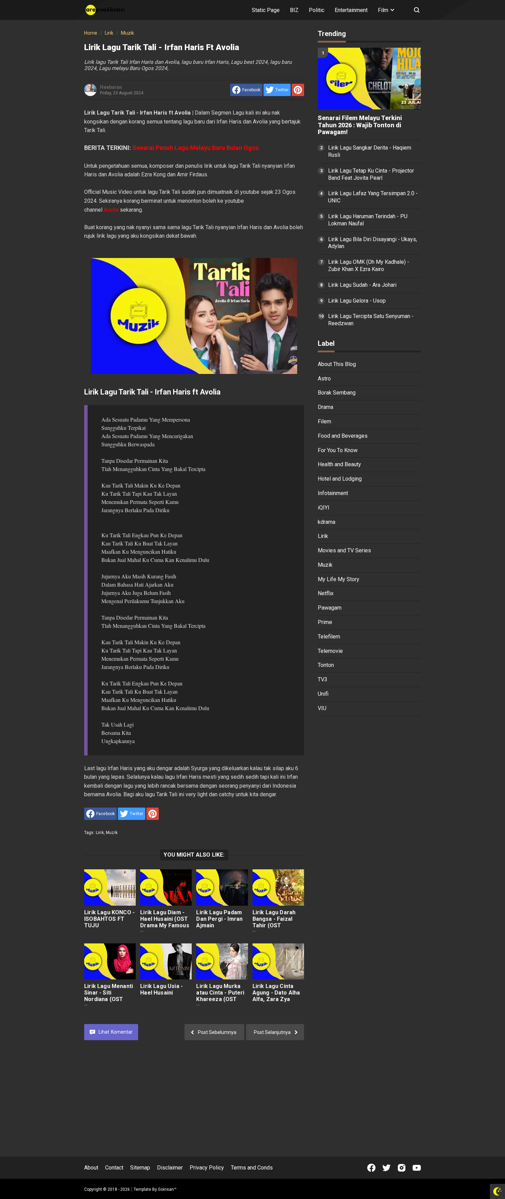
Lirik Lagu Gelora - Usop (357, 300)
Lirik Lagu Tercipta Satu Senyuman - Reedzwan (371, 320)
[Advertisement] (369, 827)
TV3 (322, 679)
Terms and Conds (252, 1167)
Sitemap (140, 1167)
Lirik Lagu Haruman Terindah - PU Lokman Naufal (367, 220)
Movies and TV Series (344, 550)
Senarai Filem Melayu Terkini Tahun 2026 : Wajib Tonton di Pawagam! (360, 125)
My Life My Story (338, 579)
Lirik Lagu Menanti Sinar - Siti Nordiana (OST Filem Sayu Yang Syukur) (108, 999)
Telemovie (330, 651)
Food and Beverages (343, 436)
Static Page (266, 10)
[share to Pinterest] (298, 90)
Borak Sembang (337, 392)
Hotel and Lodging (340, 478)
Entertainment (351, 10)
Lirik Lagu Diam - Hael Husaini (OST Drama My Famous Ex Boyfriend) (164, 922)
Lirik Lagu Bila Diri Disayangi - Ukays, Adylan (372, 243)
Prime (325, 622)
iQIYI (323, 507)
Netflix (326, 593)
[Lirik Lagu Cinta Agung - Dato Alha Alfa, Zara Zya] (278, 961)
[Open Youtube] (417, 1168)
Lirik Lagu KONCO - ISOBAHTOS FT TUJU (109, 919)
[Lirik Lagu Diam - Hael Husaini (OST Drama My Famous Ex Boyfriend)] (166, 887)
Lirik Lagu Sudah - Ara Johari (362, 285)
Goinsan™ (167, 1189)
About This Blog (337, 364)
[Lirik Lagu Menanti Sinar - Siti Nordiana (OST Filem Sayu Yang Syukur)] (110, 961)
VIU (322, 708)
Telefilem (329, 636)
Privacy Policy (207, 1167)
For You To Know (338, 450)
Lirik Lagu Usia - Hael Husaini (161, 989)
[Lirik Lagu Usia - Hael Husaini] (166, 961)
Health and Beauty (339, 464)
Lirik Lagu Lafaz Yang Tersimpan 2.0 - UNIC (373, 197)
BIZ (294, 10)
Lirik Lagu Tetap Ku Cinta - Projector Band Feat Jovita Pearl (371, 174)
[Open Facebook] (371, 1168)
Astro (324, 378)
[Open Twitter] (386, 1168)
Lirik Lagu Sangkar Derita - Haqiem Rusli (369, 151)
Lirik (100, 832)
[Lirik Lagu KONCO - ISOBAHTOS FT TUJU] (110, 887)
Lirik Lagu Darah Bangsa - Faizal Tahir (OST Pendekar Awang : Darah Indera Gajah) (276, 928)
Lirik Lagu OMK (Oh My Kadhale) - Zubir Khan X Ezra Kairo (368, 265)
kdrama (326, 522)
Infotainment (333, 493)
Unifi (323, 694)
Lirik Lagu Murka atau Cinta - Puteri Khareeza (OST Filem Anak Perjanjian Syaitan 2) (220, 1002)
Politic (316, 10)
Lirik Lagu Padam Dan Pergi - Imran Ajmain (219, 919)
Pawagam (329, 607)
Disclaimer (170, 1167)
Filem (324, 421)
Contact (114, 1167)
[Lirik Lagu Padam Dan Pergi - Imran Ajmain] (222, 887)
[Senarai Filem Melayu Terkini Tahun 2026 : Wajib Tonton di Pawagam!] (369, 78)
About (91, 1167)
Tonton (326, 665)
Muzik (111, 832)
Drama (325, 407)
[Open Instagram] (401, 1168)
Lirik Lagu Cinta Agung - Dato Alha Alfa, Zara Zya (276, 992)
